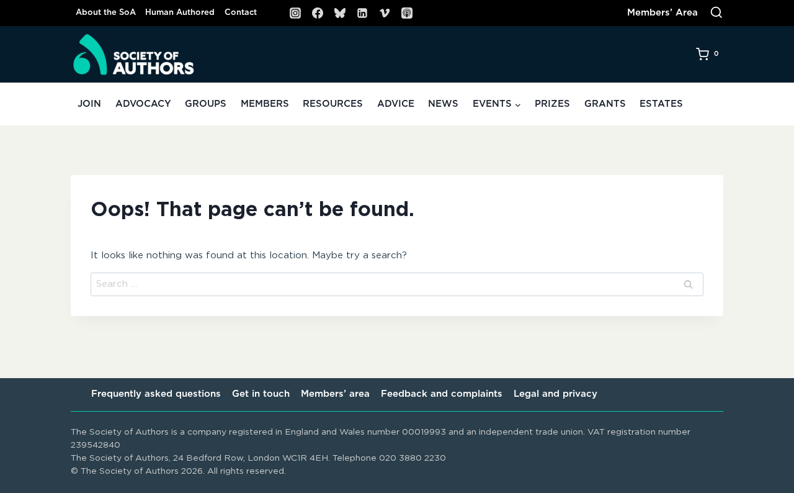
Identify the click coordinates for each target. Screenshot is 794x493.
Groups (205, 104)
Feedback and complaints (441, 394)
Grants (605, 104)
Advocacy (143, 104)
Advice (395, 104)
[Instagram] (295, 13)
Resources (333, 104)
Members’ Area (662, 12)
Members (265, 104)
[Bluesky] (340, 13)
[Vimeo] (384, 13)
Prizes (552, 104)
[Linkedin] (362, 13)
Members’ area (335, 394)
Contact (241, 13)
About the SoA (106, 13)
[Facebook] (317, 13)
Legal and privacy (555, 394)
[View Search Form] (716, 13)
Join (89, 104)
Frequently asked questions (156, 394)
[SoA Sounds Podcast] (407, 13)
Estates (661, 104)
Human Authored (180, 13)
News (443, 104)
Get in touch (261, 394)
